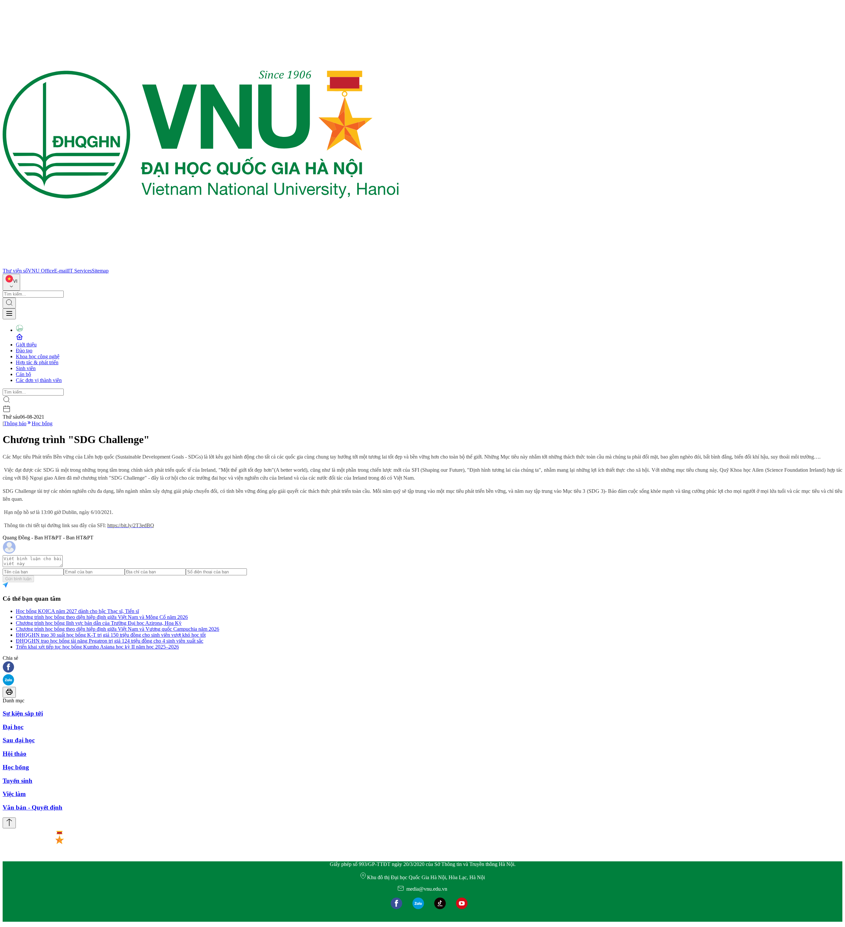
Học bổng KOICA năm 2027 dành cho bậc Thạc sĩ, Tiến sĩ (77, 611)
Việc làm (14, 793)
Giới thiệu (26, 344)
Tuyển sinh (17, 780)
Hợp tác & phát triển (37, 362)
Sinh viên (26, 368)
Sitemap (100, 270)
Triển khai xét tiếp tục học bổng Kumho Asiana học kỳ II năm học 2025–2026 (97, 647)
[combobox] (11, 282)
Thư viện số (15, 270)
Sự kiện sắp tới (23, 713)
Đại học (13, 726)
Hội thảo (14, 753)
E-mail (61, 270)
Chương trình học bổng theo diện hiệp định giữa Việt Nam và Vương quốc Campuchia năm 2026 (117, 629)
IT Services (80, 270)
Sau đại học (19, 740)
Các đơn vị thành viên (39, 380)
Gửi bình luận (18, 578)
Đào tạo (24, 350)
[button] (422, 667)
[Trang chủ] (201, 265)
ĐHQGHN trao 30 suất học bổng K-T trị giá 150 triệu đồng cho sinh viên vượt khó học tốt (111, 635)
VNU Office (41, 270)
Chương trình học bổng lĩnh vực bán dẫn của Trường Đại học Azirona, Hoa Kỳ (99, 623)
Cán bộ (23, 374)
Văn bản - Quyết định (32, 807)
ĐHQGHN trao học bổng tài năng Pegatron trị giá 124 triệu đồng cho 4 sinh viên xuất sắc (109, 641)
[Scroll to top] (9, 822)
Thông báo (15, 423)
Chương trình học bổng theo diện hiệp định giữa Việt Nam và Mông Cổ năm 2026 (102, 617)
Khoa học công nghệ (37, 356)
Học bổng (42, 423)
